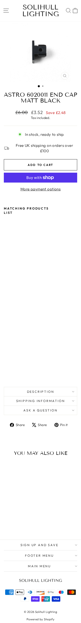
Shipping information (40, 401)
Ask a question (40, 410)
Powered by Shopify (41, 619)
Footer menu (39, 556)
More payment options (40, 189)
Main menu (39, 566)
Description (40, 392)
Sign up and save (39, 545)
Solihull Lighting (40, 10)
